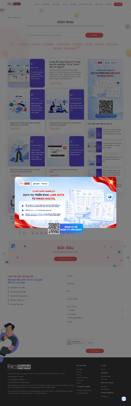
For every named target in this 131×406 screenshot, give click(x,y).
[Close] (114, 179)
